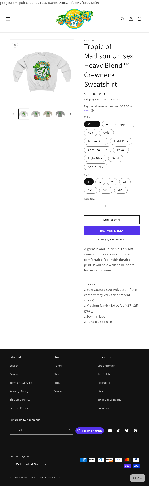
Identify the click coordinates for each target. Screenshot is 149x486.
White (92, 124)
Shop (57, 374)
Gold (106, 132)
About (58, 382)
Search (14, 365)
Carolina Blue (97, 150)
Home (58, 365)
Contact (15, 374)
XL (125, 182)
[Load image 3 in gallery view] (48, 114)
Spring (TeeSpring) (110, 399)
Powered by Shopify (48, 477)
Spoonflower (106, 365)
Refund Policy (19, 408)
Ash (90, 132)
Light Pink (121, 141)
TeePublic (104, 382)
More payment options (111, 239)
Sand (115, 158)
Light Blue (95, 158)
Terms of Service (21, 382)
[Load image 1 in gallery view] (24, 114)
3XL (105, 190)
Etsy (100, 391)
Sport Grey (96, 167)
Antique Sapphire (118, 124)
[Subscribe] (69, 430)
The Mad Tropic (28, 477)
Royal (121, 150)
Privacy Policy (19, 391)
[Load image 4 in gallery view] (60, 114)
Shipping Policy (20, 399)
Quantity (89, 198)
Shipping (89, 99)
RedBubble (105, 374)
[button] (8, 19)
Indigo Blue (96, 141)
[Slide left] (14, 114)
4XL (121, 190)
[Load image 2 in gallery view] (36, 114)
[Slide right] (70, 114)
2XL (90, 190)
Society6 (103, 408)
